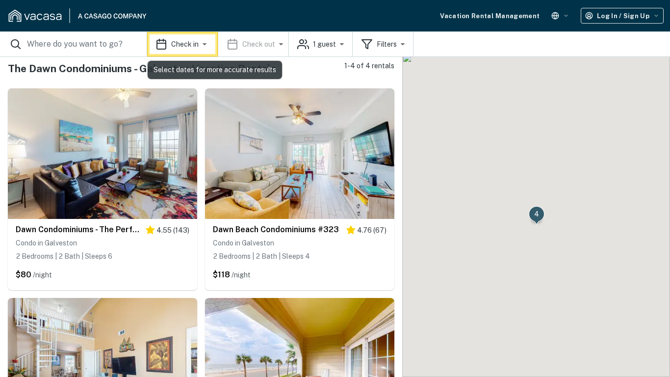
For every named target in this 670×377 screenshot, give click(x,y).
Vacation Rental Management (490, 16)
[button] (218, 44)
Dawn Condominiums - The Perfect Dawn (78, 229)
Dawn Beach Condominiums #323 (276, 229)
